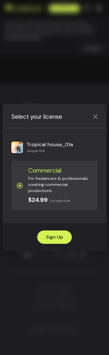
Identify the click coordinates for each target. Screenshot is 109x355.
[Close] (95, 116)
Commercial (44, 170)
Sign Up (54, 237)
